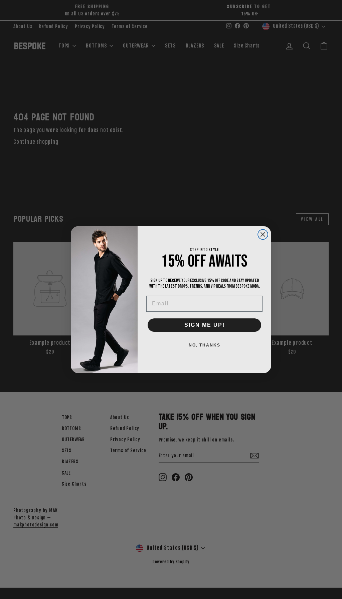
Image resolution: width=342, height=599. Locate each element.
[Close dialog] (263, 234)
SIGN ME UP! (204, 325)
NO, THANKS (204, 345)
